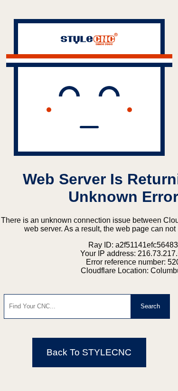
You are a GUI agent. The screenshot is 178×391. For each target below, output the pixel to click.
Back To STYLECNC (89, 352)
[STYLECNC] (89, 42)
